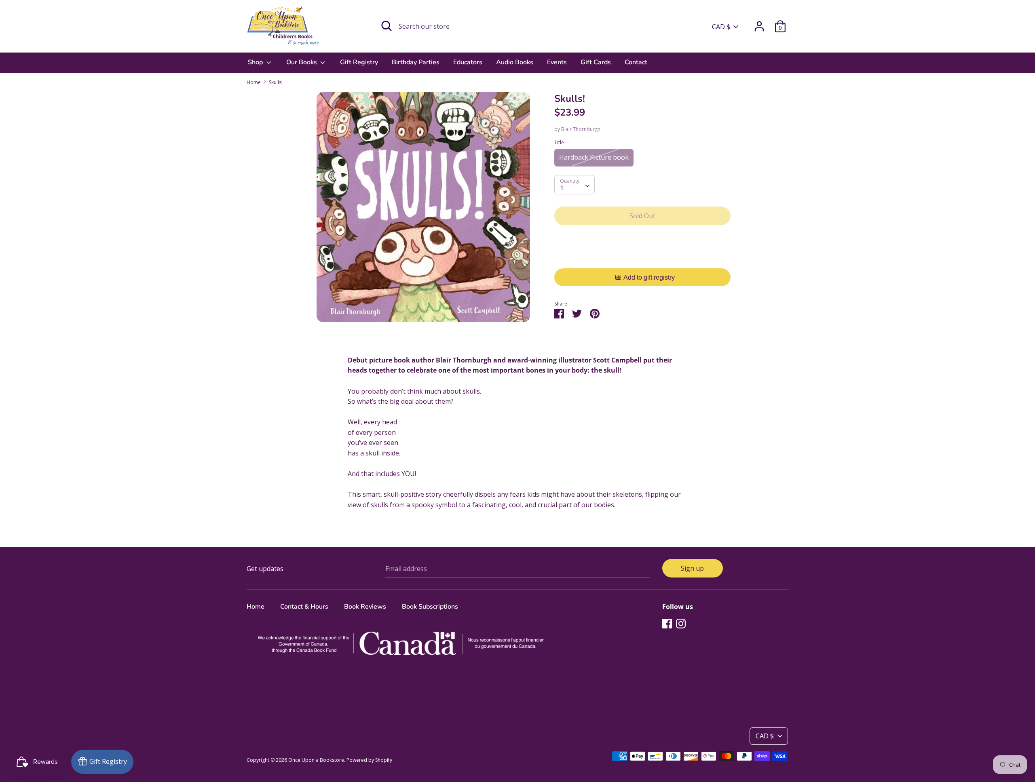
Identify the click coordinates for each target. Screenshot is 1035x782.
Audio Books (514, 62)
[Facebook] (667, 623)
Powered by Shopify (369, 760)
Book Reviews (365, 606)
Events (557, 62)
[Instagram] (681, 623)
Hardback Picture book (594, 157)
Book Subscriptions (430, 606)
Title (559, 142)
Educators (467, 62)
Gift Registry (359, 62)
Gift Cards (596, 62)
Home (255, 606)
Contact (636, 62)
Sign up (692, 568)
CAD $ (721, 26)
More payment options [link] (643, 259)
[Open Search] (386, 26)
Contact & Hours (304, 606)
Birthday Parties (415, 62)
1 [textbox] (562, 187)
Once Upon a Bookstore (316, 760)
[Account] (759, 23)
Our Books (302, 62)
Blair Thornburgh (580, 129)
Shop (256, 62)
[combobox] (574, 184)
